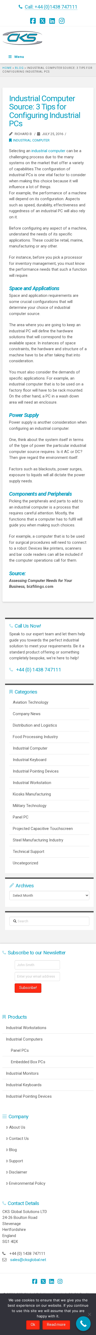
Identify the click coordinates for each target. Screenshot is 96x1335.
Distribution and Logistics (35, 725)
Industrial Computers (24, 1039)
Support (16, 1161)
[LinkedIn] (52, 21)
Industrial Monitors (22, 1073)
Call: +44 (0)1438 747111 (51, 7)
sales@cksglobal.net (28, 1259)
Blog (19, 67)
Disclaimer (18, 1172)
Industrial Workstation (32, 782)
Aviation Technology (30, 702)
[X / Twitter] (43, 21)
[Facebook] (33, 21)
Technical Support (28, 851)
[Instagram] (62, 21)
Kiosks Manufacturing (32, 794)
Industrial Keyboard (29, 759)
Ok (33, 1324)
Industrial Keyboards (24, 1084)
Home (7, 67)
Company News (27, 713)
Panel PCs (20, 1050)
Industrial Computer (31, 140)
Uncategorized (25, 863)
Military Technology (29, 805)
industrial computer (48, 150)
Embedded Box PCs (28, 1062)
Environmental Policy (27, 1183)
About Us (17, 1127)
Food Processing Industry (35, 736)
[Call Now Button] (83, 1323)
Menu (19, 57)
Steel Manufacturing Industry (38, 840)
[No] (89, 1314)
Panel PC (21, 817)
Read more (56, 1324)
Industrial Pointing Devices (36, 771)
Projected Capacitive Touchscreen (43, 828)
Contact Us (19, 1138)
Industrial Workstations (26, 1027)
